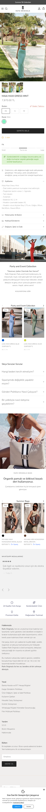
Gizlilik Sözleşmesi (9, 704)
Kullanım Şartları (8, 696)
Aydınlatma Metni (18, 802)
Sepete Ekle (23, 131)
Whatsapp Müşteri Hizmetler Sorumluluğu (18, 708)
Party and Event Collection (23, 306)
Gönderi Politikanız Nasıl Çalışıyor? (19, 391)
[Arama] (7, 8)
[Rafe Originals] (22, 9)
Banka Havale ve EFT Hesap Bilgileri (16, 685)
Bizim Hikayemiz (8, 729)
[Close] (44, 789)
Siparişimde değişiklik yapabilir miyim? (18, 381)
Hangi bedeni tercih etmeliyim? (18, 371)
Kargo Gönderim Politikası (12, 689)
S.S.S (4, 725)
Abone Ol (9, 764)
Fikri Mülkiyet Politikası (11, 711)
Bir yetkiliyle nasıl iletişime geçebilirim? (15, 401)
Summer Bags (23, 501)
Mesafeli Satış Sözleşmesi (12, 700)
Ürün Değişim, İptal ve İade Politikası (16, 693)
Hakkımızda (6, 732)
